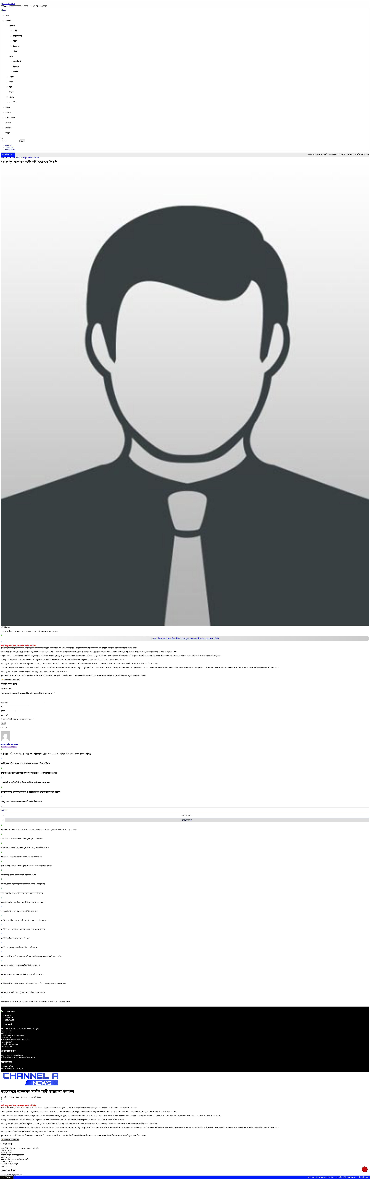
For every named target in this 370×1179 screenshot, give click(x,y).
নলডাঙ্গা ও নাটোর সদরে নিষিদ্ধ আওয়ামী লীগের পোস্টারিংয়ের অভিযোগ (23, 902)
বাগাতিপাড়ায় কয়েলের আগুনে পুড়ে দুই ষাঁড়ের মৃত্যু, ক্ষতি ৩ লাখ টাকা (22, 974)
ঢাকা (10, 87)
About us (8, 145)
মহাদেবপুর (23, 158)
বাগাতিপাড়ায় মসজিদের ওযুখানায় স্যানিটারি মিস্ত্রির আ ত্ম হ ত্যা (20, 965)
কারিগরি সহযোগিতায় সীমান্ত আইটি (12, 1069)
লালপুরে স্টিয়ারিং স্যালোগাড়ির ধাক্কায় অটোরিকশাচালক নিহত (20, 911)
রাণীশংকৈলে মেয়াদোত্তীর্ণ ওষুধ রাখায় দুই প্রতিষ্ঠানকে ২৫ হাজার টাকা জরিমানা (29, 773)
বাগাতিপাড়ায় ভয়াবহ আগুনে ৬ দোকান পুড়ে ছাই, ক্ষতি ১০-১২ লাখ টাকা (23, 929)
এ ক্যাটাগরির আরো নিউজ (9, 747)
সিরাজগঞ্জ (16, 46)
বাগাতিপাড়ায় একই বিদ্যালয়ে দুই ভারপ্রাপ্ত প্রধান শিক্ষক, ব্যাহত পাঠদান (23, 992)
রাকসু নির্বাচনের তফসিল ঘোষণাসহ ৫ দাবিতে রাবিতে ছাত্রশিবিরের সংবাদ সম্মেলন (30, 792)
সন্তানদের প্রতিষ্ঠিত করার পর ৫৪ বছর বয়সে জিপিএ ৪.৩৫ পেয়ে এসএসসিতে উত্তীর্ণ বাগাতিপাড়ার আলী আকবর (35, 1001)
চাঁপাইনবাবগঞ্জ (17, 36)
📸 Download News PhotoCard (10, 679)
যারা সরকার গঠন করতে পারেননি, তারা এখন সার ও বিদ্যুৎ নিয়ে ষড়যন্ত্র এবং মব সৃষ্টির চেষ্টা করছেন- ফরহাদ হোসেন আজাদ (279, 154)
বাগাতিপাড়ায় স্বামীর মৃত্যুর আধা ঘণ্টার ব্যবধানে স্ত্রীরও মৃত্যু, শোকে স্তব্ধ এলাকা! (25, 920)
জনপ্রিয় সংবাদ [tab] (187, 820)
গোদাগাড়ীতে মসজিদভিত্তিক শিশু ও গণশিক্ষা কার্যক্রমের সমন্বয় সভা (25, 782)
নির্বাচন (8, 133)
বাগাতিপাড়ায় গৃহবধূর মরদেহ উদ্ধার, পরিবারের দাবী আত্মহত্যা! (20, 947)
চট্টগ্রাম (11, 97)
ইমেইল (3, 711)
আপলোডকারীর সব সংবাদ (9, 745)
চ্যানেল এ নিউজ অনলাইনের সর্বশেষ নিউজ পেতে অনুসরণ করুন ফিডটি (185, 638)
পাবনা (15, 51)
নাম (2, 707)
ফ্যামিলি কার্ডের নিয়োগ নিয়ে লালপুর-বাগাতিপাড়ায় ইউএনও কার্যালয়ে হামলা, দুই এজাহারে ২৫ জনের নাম (33, 983)
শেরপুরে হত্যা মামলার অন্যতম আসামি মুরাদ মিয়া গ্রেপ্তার (21, 801)
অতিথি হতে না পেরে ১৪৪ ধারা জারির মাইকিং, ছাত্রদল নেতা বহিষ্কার (22, 893)
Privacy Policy (10, 150)
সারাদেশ (8, 21)
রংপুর (11, 56)
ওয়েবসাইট (4, 715)
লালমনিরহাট (17, 61)
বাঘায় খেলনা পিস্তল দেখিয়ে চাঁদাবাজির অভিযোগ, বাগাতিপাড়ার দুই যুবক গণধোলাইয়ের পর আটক (31, 956)
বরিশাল (11, 77)
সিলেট (11, 92)
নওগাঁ (15, 31)
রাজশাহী (12, 26)
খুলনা (11, 82)
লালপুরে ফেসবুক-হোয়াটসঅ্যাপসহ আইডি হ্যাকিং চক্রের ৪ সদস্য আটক (23, 884)
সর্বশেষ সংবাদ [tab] (187, 815)
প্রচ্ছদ (7, 15)
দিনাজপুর (16, 67)
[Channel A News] (8, 4)
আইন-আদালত (10, 118)
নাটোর (15, 41)
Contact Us (9, 147)
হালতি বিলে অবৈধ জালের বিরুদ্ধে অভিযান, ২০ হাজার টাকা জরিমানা (340, 154)
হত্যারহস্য (4, 810)
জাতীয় (8, 107)
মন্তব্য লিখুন (4, 703)
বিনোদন (8, 123)
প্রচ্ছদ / (3, 158)
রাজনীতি (8, 128)
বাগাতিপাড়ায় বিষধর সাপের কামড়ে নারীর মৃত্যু (15, 938)
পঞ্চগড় (15, 72)
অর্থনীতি (8, 112)
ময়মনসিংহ (12, 102)
